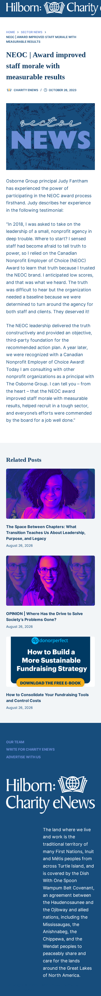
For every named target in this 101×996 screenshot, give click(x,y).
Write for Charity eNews (30, 749)
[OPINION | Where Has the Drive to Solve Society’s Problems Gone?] (50, 581)
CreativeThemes (20, 990)
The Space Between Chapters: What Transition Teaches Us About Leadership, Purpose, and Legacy (45, 532)
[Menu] (92, 8)
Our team (15, 742)
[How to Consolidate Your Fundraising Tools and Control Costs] (50, 662)
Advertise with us (23, 757)
